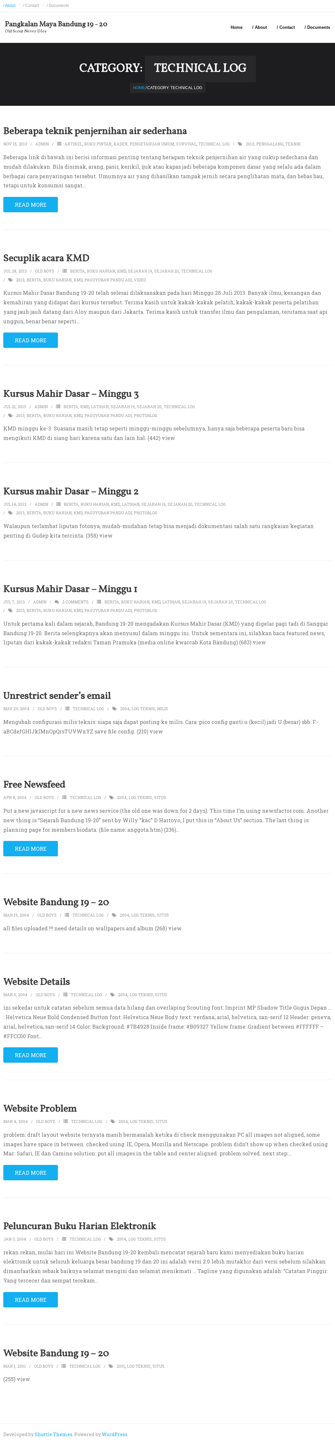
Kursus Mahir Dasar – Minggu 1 (70, 589)
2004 (125, 708)
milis (162, 708)
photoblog (145, 415)
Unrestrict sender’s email (57, 696)
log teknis (143, 708)
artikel (73, 143)
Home (236, 27)
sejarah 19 (140, 271)
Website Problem (40, 1109)
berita (77, 271)
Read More (30, 204)
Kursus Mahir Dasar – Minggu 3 (71, 394)
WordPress (114, 1434)
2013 (250, 143)
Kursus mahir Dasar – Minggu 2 (71, 492)
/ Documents (58, 5)
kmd (121, 271)
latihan (100, 406)
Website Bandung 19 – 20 (56, 902)
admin (42, 143)
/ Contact (31, 5)
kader (121, 143)
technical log (214, 143)
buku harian (101, 271)
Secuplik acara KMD (46, 258)
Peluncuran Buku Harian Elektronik (79, 1226)
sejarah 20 (166, 271)
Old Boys (44, 271)
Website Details (36, 982)
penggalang (269, 143)
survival (186, 143)
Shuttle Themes (53, 1434)
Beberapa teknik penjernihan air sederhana (95, 131)
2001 (120, 1366)
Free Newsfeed (34, 785)
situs (160, 797)
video (140, 279)
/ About (9, 5)
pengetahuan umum (152, 143)
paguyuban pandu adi (108, 279)
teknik (293, 143)
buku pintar (98, 143)
